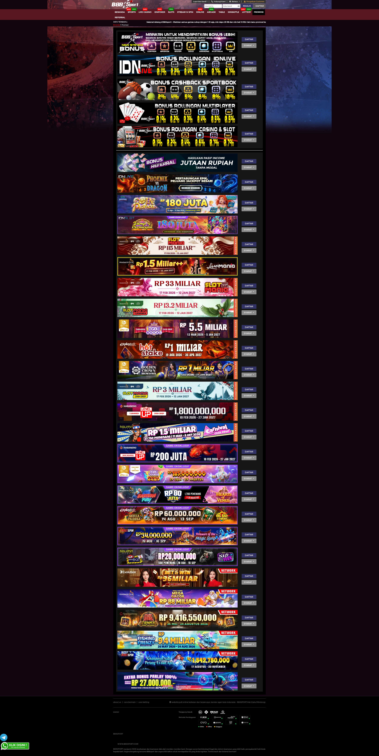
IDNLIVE (200, 12)
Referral (120, 17)
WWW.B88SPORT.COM (128, 744)
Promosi (259, 12)
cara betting (143, 702)
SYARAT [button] (248, 45)
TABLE (222, 12)
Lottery (246, 12)
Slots (171, 12)
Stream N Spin (185, 12)
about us (117, 702)
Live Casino (145, 12)
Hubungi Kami (219, 1)
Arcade (211, 12)
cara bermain (130, 702)
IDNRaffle (233, 12)
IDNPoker (159, 12)
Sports (132, 12)
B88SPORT (118, 734)
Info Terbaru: (120, 22)
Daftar (260, 6)
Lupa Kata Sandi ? (200, 1)
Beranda (120, 12)
